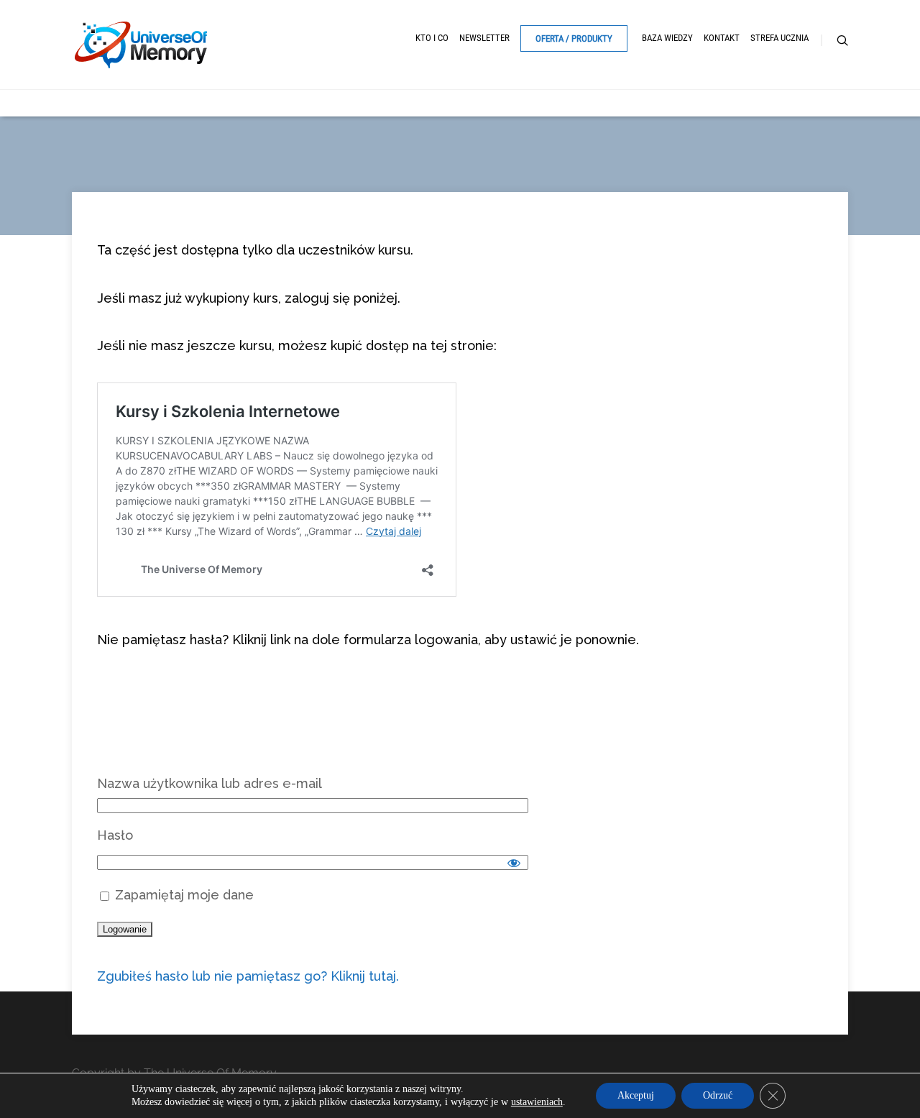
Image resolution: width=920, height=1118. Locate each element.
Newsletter (484, 37)
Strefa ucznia (779, 37)
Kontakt (722, 37)
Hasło (115, 835)
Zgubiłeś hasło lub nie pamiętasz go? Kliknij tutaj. (248, 976)
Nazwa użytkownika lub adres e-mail (209, 783)
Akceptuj (635, 1095)
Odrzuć (717, 1095)
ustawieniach (537, 1101)
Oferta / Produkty (573, 38)
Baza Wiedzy (667, 37)
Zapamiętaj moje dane (182, 894)
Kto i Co (431, 37)
